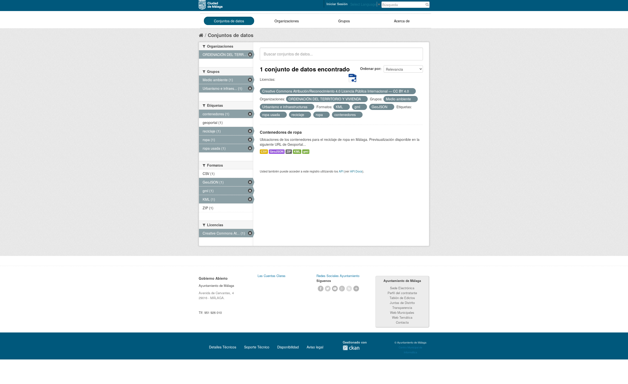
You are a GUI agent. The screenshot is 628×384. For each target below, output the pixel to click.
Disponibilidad (288, 346)
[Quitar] (411, 91)
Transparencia (402, 307)
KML (297, 151)
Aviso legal (315, 346)
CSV (264, 151)
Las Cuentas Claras (272, 275)
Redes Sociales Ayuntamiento (337, 275)
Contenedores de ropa (281, 132)
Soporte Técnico (256, 346)
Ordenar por (370, 68)
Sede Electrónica (402, 288)
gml (305, 151)
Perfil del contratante (402, 293)
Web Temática (402, 317)
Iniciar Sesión (337, 3)
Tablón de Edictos (402, 297)
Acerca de (402, 20)
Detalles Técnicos (222, 346)
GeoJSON (277, 151)
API (341, 171)
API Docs (356, 171)
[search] (415, 56)
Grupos (344, 20)
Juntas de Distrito (402, 302)
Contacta (402, 322)
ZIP (289, 151)
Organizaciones (287, 20)
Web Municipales (402, 312)
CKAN (351, 347)
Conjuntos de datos (229, 20)
